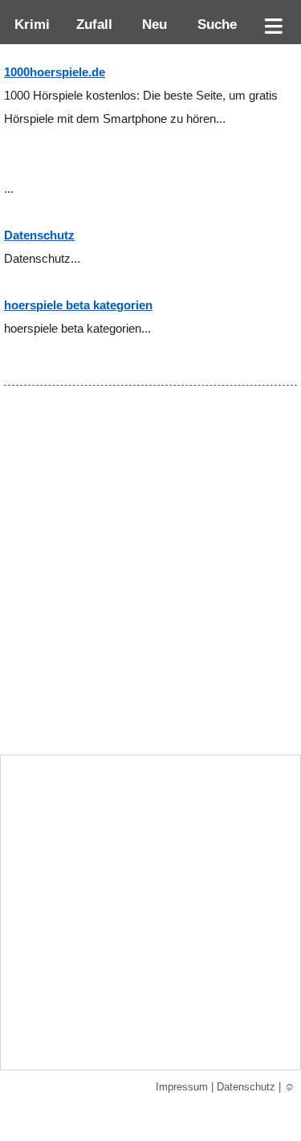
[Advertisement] (150, 594)
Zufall (92, 24)
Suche (213, 24)
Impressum (182, 1087)
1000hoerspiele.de (54, 72)
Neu (152, 24)
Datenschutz (39, 235)
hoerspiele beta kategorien (78, 305)
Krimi (28, 24)
